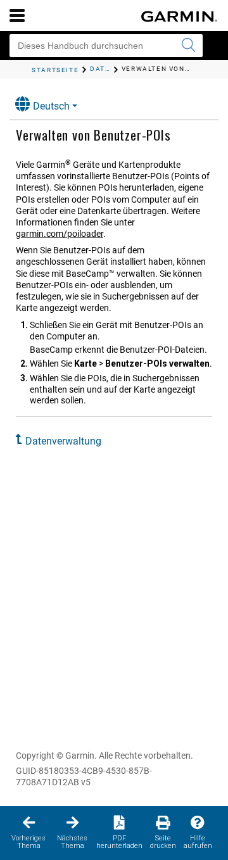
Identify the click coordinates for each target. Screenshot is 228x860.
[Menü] (17, 15)
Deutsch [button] (51, 106)
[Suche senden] (188, 45)
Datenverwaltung (63, 441)
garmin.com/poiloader (59, 234)
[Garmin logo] (179, 16)
